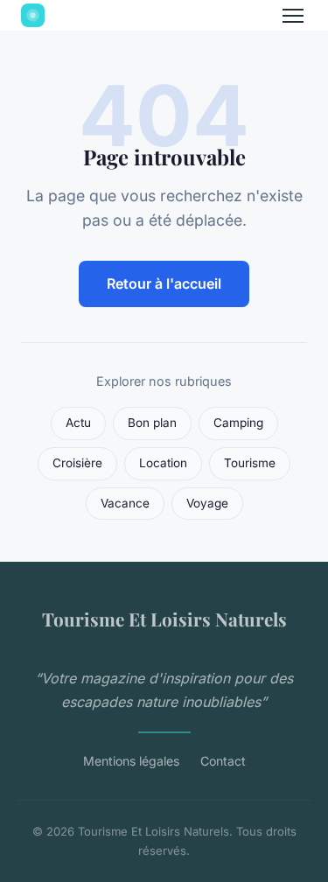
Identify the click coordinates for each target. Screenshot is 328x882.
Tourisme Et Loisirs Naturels (164, 618)
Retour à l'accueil (164, 283)
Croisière (77, 463)
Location (163, 463)
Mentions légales (131, 760)
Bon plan (152, 423)
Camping (238, 423)
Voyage (207, 503)
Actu (78, 423)
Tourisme (250, 463)
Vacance (125, 503)
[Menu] (293, 16)
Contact (223, 760)
